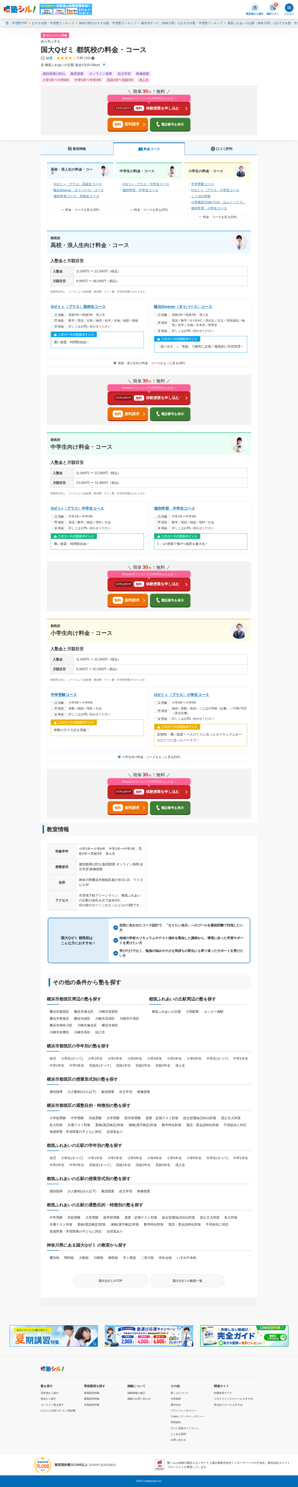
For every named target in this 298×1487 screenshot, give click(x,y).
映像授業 (143, 1092)
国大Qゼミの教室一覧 (187, 1281)
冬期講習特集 (91, 1404)
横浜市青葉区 (59, 1018)
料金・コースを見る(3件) (82, 209)
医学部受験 (133, 1118)
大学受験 (113, 1118)
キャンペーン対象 (57, 35)
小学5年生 (174, 1058)
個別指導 (56, 1092)
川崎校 (98, 1257)
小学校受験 (58, 1118)
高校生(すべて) (100, 1065)
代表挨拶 (176, 1398)
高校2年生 (143, 1065)
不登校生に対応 (235, 1125)
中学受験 (77, 1118)
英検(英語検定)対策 (109, 1125)
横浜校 (54, 1257)
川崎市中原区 (129, 1018)
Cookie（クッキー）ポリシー (187, 1416)
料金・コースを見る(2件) (151, 209)
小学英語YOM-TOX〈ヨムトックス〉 (218, 202)
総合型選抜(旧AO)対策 (199, 1118)
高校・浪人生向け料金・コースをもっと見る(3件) (151, 363)
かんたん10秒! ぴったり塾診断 (58, 1410)
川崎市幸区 (82, 1032)
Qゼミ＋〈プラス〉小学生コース (215, 190)
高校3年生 (163, 1065)
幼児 (53, 1058)
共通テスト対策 (79, 1125)
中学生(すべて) (217, 1058)
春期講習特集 (91, 1392)
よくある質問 (178, 1434)
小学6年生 (194, 1058)
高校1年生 (123, 1065)
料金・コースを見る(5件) (220, 217)
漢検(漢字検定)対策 (143, 1125)
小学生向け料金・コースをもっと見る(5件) (151, 757)
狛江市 (100, 1032)
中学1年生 (240, 1058)
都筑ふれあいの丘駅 (166, 1011)
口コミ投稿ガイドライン (185, 1428)
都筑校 (113, 1257)
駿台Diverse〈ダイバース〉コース (79, 190)
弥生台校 (165, 1257)
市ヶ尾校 (129, 1257)
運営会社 (176, 1404)
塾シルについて (180, 1392)
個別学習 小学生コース (209, 208)
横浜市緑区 (82, 1018)
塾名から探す (48, 1398)
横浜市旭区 (110, 1025)
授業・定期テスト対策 (162, 1118)
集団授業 (107, 1092)
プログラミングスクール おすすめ (233, 1398)
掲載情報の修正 (136, 1392)
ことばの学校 (201, 196)
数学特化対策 (171, 1125)
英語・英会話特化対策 (202, 1125)
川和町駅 (192, 1011)
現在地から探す (50, 1392)
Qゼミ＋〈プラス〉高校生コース (78, 184)
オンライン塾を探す (52, 1404)
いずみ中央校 (186, 1257)
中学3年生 (76, 1065)
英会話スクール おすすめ (228, 1404)
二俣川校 (147, 1257)
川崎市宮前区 (108, 1011)
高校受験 (95, 1118)
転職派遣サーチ (223, 1392)
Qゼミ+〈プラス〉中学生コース (145, 184)
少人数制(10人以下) (82, 1092)
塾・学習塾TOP (16, 23)
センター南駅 (214, 1011)
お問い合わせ (178, 1439)
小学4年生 (154, 1058)
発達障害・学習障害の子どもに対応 (76, 1132)
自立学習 (125, 1092)
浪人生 (180, 1065)
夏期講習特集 (91, 1398)
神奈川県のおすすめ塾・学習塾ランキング (107, 23)
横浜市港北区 (84, 1011)
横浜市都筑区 (59, 1011)
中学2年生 (57, 1065)
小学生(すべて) (72, 1058)
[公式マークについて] (47, 58)
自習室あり (115, 1132)
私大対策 (56, 1125)
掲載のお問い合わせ (138, 1398)
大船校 (84, 1257)
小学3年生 (134, 1058)
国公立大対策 (231, 1118)
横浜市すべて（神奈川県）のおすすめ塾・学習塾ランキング (182, 23)
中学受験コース (202, 184)
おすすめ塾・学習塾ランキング (53, 23)
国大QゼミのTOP (110, 1281)
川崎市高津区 (105, 1018)
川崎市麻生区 (87, 1025)
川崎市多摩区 (59, 1032)
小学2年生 (115, 1058)
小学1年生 (95, 1058)
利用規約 (176, 1422)
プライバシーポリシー (183, 1410)
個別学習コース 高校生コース (76, 196)
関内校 (69, 1257)
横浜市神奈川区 (61, 1025)
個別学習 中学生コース (140, 190)
